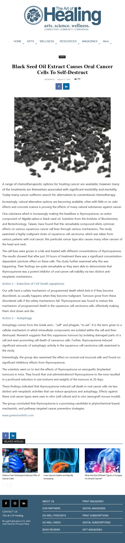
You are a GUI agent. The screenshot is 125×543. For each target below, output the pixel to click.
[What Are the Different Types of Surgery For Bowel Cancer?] (104, 460)
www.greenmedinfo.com (18, 415)
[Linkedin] (66, 86)
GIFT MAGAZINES (92, 529)
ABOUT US (48, 501)
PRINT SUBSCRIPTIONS (95, 515)
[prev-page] (4, 485)
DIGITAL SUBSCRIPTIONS (96, 522)
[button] (119, 48)
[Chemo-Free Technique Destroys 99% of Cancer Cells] (21, 460)
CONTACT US (9, 511)
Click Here (7, 523)
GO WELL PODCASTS (54, 515)
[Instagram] (15, 503)
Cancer (62, 57)
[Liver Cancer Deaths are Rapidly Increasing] (63, 460)
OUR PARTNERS (51, 508)
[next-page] (9, 485)
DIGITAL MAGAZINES (94, 508)
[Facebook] (59, 86)
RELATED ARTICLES (13, 441)
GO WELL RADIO (51, 522)
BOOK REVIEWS (51, 529)
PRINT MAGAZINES (93, 501)
